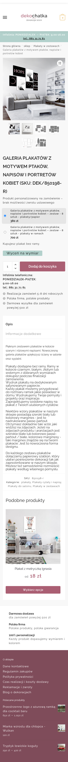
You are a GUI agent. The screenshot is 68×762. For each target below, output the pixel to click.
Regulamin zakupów (18, 671)
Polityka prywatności (18, 676)
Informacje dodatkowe (23, 334)
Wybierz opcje (33, 589)
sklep (27, 46)
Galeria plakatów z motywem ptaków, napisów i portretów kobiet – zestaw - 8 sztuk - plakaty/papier (36, 213)
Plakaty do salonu (19, 486)
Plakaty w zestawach (47, 46)
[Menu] (8, 17)
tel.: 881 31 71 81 (34, 38)
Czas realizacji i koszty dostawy (26, 682)
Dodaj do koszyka (42, 266)
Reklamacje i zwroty (17, 687)
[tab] (34, 324)
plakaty (26, 482)
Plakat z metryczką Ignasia (33, 569)
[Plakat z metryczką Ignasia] (33, 536)
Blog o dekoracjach (17, 692)
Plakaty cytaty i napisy (46, 482)
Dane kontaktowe (16, 666)
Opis (9, 324)
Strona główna (12, 46)
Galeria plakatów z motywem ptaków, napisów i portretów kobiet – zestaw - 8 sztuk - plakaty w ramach (36, 230)
